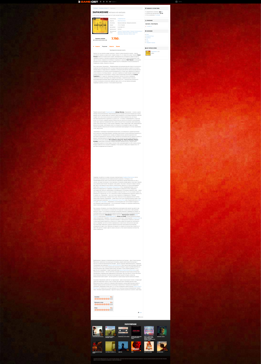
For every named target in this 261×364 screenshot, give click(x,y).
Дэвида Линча (103, 187)
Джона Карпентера (124, 270)
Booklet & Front (150, 36)
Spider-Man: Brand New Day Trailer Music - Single (136, 337)
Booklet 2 (148, 37)
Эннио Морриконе (110, 216)
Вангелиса (133, 270)
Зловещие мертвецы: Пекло (97, 352)
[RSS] (103, 1)
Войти (180, 1)
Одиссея (120, 352)
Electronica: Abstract (127, 32)
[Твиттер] (100, 1)
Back (147, 34)
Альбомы (96, 8)
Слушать (97, 46)
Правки (118, 46)
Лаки (132, 352)
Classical (119, 31)
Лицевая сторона (150, 42)
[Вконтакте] (106, 1)
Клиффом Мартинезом (128, 177)
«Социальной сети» (110, 112)
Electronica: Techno (128, 34)
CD (147, 39)
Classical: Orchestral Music (136, 31)
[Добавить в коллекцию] (94, 18)
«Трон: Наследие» (102, 201)
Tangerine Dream (137, 218)
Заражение (154, 51)
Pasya (140, 312)
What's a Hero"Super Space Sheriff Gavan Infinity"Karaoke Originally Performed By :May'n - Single (149, 338)
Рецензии (104, 46)
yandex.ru (149, 26)
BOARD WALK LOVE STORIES (123, 336)
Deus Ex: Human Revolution (114, 265)
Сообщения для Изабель (98, 336)
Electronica (120, 32)
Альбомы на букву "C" (104, 8)
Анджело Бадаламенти (114, 187)
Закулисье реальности (110, 352)
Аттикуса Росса (121, 200)
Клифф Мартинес (121, 18)
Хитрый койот (160, 352)
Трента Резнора (112, 200)
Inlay (147, 41)
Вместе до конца (148, 352)
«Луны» (135, 286)
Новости (111, 46)
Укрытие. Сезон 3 (161, 336)
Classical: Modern (126, 31)
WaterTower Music (122, 20)
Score (134, 34)
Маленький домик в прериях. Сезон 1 (109, 337)
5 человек (157, 15)
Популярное (130, 324)
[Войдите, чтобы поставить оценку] (93, 40)
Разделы (113, 1)
